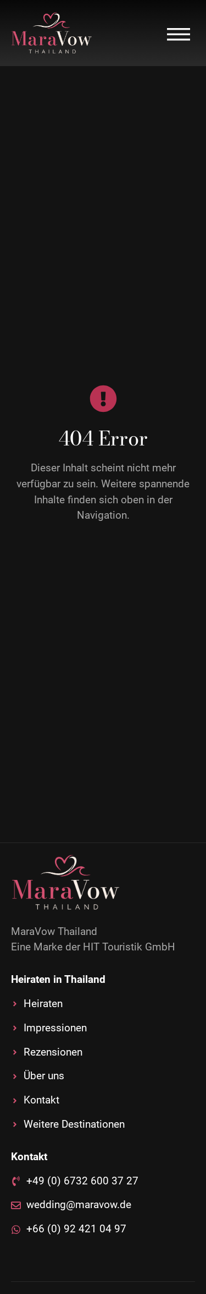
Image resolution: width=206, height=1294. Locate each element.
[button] (178, 33)
